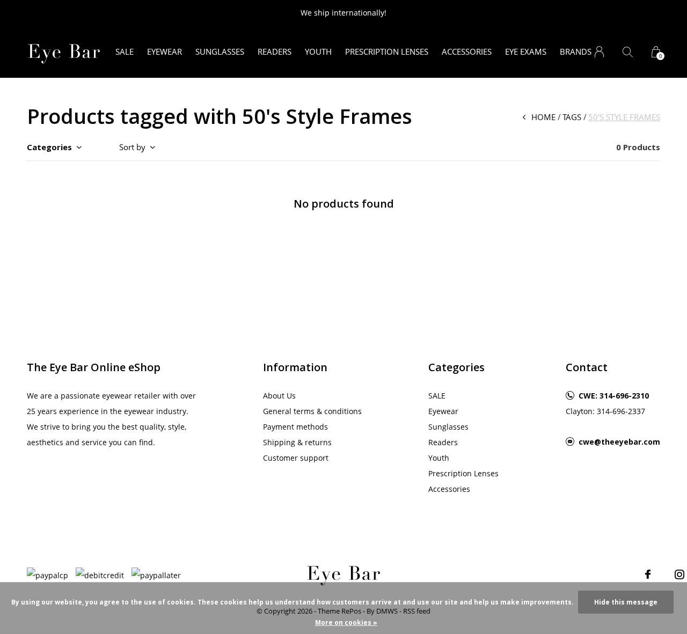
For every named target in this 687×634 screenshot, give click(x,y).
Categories (49, 147)
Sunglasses (219, 51)
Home (543, 117)
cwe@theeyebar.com (619, 442)
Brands (575, 51)
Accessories (467, 51)
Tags (571, 117)
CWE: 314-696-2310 (614, 395)
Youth (318, 51)
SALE (124, 51)
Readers (274, 51)
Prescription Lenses (386, 51)
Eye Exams (525, 51)
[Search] (628, 51)
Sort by (132, 147)
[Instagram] (679, 574)
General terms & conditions (312, 411)
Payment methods (295, 427)
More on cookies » (346, 622)
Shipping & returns (297, 442)
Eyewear (164, 51)
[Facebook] (648, 574)
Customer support (295, 458)
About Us (279, 395)
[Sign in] (599, 51)
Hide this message (625, 602)
